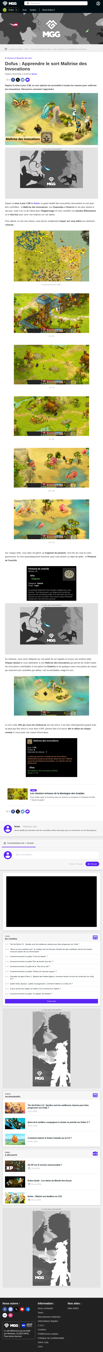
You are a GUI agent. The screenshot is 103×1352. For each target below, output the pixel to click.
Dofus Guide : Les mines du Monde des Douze (50, 1181)
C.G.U (41, 1325)
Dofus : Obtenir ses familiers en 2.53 (45, 1196)
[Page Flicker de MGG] (5, 1315)
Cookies (42, 1329)
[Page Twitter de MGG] (16, 1309)
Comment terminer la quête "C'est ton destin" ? (28, 956)
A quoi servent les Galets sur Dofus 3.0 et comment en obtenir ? (35, 989)
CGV (40, 1346)
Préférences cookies (48, 1334)
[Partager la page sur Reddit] (23, 80)
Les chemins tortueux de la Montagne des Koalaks (57, 793)
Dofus (26, 49)
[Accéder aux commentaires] (27, 80)
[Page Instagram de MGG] (10, 1315)
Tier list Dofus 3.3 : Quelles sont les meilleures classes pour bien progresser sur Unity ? (44, 944)
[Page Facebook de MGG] (5, 1309)
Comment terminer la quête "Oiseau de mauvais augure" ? (33, 971)
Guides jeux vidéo (16, 49)
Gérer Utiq (43, 1342)
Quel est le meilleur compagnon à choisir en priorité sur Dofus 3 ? (59, 1122)
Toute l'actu (51, 1001)
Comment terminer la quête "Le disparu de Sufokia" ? (31, 994)
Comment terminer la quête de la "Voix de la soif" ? (30, 966)
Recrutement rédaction (49, 1317)
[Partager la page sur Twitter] (18, 80)
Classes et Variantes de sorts (41, 49)
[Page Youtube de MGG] (22, 1309)
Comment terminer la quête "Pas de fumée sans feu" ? (31, 961)
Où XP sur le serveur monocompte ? (45, 1165)
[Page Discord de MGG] (10, 1309)
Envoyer (93, 864)
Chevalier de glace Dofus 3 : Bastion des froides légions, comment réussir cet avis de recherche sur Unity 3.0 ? (52, 977)
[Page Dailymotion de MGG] (28, 1309)
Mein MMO (73, 1308)
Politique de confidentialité (51, 1338)
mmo (34, 790)
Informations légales (48, 1321)
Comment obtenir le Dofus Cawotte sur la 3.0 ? (50, 1138)
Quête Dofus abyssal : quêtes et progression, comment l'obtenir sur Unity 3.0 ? (41, 984)
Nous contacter (45, 1308)
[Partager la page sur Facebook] (13, 80)
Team (40, 1312)
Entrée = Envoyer (76, 864)
